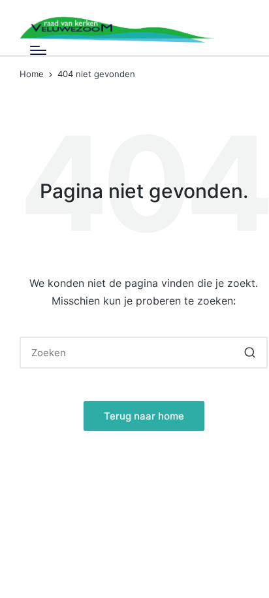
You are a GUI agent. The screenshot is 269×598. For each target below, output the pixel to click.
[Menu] (38, 50)
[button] (250, 353)
